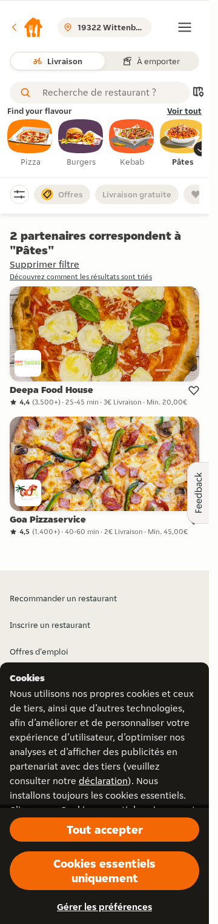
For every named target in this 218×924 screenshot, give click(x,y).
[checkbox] (30, 143)
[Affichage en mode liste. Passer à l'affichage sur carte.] (198, 93)
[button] (27, 27)
